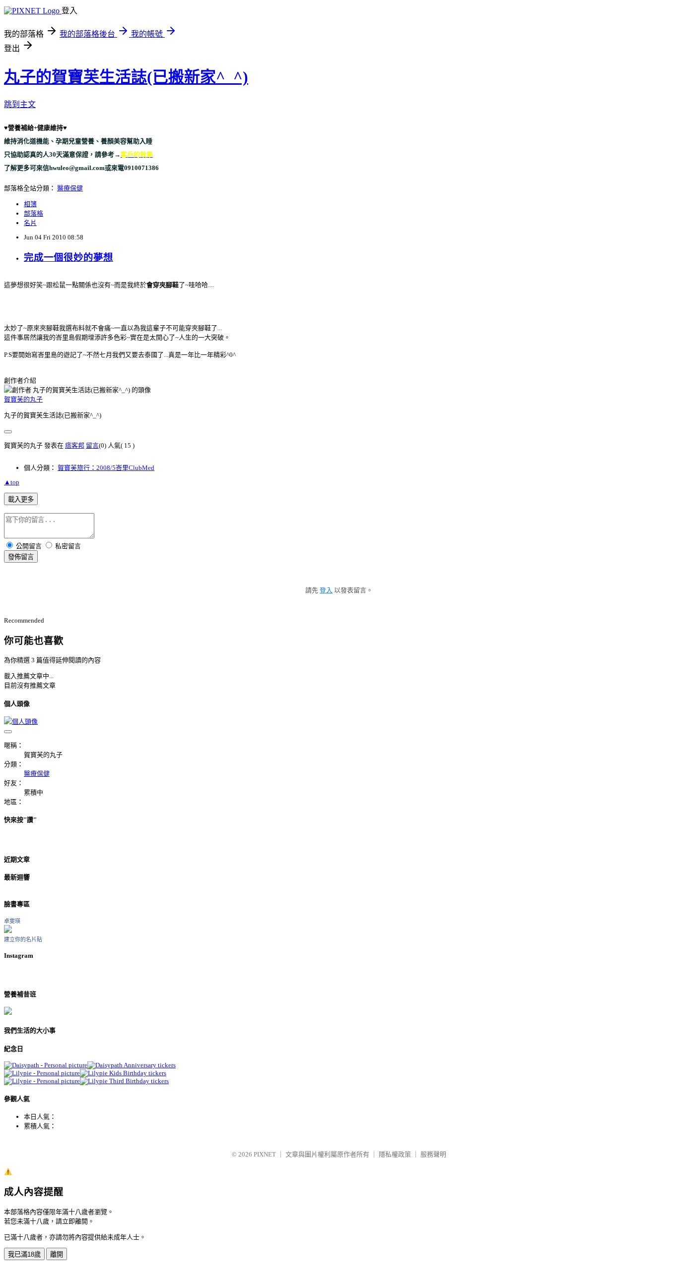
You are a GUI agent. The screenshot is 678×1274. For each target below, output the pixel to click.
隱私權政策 (395, 1154)
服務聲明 (433, 1154)
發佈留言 (21, 557)
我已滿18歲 (24, 1254)
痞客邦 (74, 445)
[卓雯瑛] (8, 930)
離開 (56, 1254)
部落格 (33, 213)
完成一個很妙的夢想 (68, 257)
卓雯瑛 (12, 921)
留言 (92, 445)
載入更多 (21, 499)
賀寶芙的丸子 (23, 399)
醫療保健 (70, 188)
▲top (11, 482)
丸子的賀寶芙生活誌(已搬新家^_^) (126, 77)
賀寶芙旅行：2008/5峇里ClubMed (106, 467)
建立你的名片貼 (23, 939)
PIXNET (265, 1154)
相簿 (30, 204)
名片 (30, 223)
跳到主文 (20, 104)
